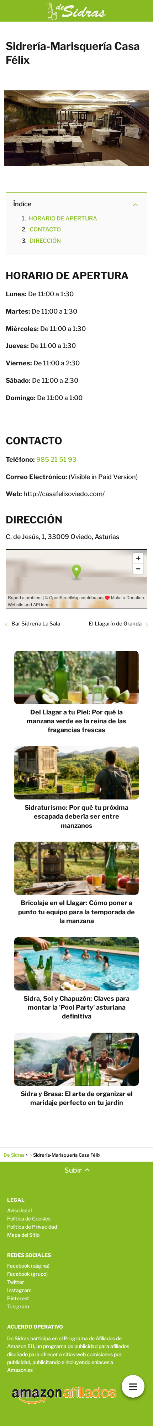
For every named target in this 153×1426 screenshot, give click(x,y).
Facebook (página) (28, 1266)
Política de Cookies (29, 1219)
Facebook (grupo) (27, 1274)
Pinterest (18, 1298)
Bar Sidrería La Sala (35, 624)
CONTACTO (45, 229)
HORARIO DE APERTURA (63, 218)
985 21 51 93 (56, 459)
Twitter (15, 1282)
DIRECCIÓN (45, 240)
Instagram (19, 1290)
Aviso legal (19, 1210)
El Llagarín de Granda (115, 624)
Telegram (18, 1306)
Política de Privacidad (32, 1227)
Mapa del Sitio (23, 1235)
